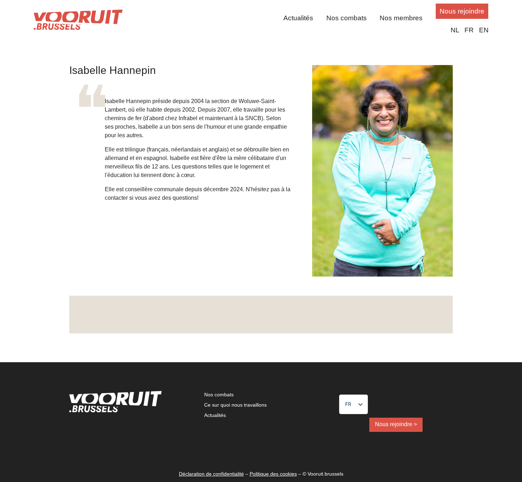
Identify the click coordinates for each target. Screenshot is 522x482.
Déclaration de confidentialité (211, 474)
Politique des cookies (273, 474)
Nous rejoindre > (396, 424)
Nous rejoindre (462, 11)
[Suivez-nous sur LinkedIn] (262, 314)
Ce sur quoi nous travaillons (235, 405)
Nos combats (346, 18)
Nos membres (401, 18)
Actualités (298, 18)
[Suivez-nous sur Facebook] (242, 314)
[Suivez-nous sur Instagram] (281, 314)
